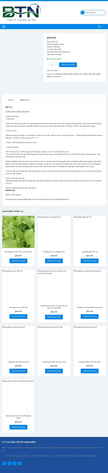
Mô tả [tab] (11, 100)
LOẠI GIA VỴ (57, 77)
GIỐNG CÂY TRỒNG (80, 74)
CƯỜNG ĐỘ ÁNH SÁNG (63, 74)
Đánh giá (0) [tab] (24, 100)
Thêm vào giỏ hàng (68, 65)
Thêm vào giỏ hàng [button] (18, 261)
